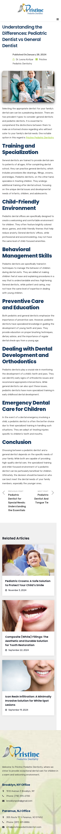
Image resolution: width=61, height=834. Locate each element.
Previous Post (17, 501)
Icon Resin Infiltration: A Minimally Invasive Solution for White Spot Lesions (28, 701)
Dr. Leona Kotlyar (24, 59)
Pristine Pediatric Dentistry (40, 137)
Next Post (41, 497)
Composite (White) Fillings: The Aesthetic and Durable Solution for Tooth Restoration (26, 641)
